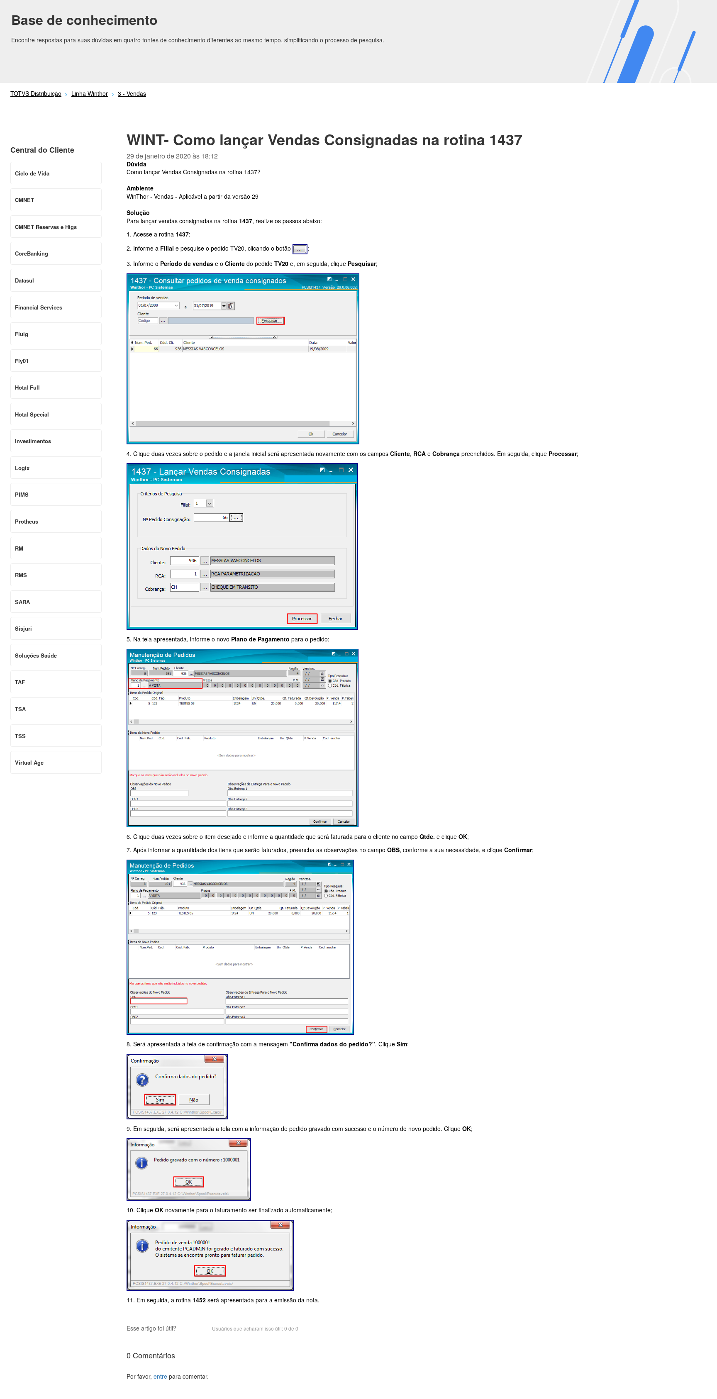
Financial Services (38, 307)
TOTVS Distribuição (35, 93)
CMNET (24, 200)
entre (160, 1376)
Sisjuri (23, 628)
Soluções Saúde (36, 655)
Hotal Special (32, 414)
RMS (21, 575)
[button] (186, 1329)
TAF (20, 682)
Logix (22, 468)
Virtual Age (29, 762)
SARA (22, 602)
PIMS (22, 494)
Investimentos (33, 441)
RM (19, 548)
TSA (20, 709)
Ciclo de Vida (32, 173)
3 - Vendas (132, 93)
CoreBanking (31, 253)
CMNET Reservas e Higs (46, 227)
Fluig (21, 334)
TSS (20, 736)
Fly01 (22, 361)
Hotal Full (27, 387)
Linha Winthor (89, 93)
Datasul (24, 280)
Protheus (26, 521)
